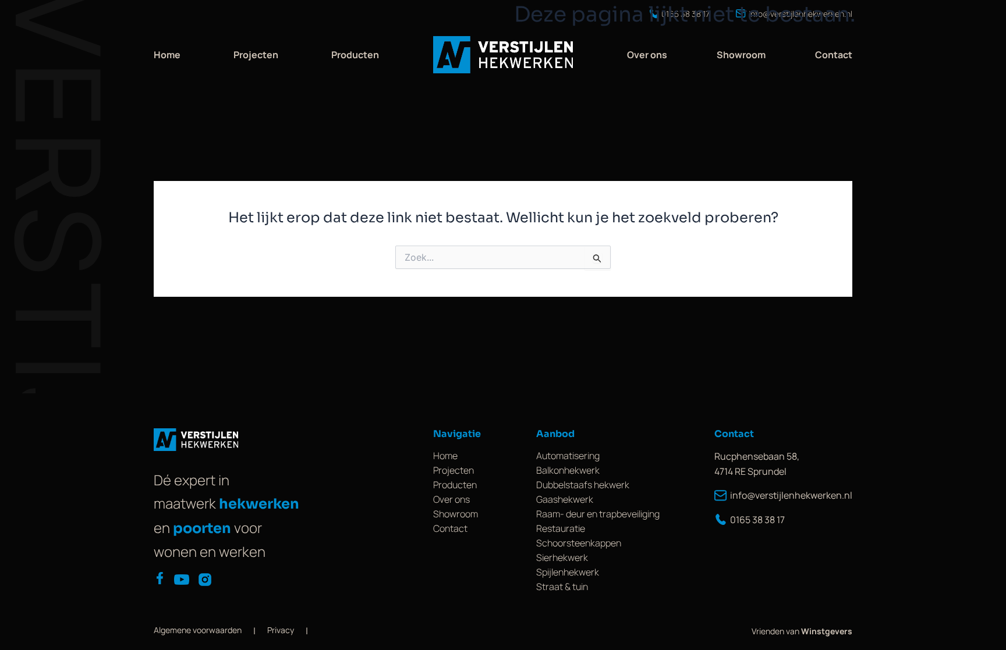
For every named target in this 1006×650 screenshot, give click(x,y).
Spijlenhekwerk (567, 572)
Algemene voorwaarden (198, 629)
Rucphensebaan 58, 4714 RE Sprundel (756, 464)
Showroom (741, 54)
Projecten (255, 54)
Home (167, 54)
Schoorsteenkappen (578, 543)
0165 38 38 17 (757, 519)
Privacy (280, 629)
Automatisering (568, 455)
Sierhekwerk (562, 557)
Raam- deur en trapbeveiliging (598, 513)
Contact (833, 54)
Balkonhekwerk (568, 470)
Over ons (647, 54)
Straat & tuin (562, 586)
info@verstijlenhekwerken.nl (791, 495)
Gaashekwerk (564, 499)
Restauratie (560, 528)
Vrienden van (802, 631)
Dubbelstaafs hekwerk (582, 484)
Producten (355, 54)
